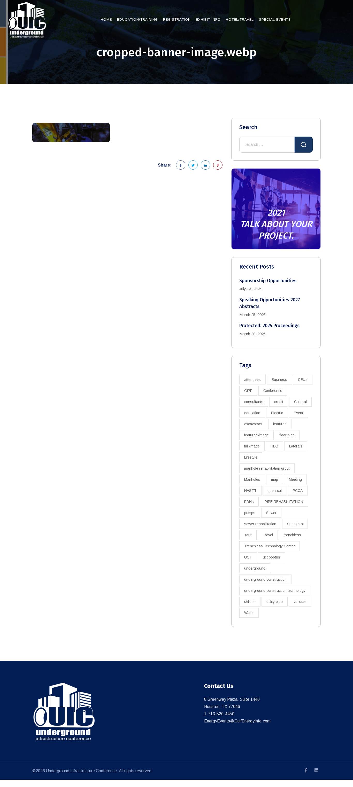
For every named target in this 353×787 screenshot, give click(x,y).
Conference (272, 391)
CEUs (303, 379)
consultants (253, 402)
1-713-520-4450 (219, 714)
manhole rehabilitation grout (267, 468)
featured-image (256, 435)
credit (278, 402)
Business (279, 379)
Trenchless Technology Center (269, 546)
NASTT (250, 491)
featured (280, 424)
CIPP (248, 391)
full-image (252, 446)
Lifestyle (250, 457)
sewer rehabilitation (260, 524)
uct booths (271, 557)
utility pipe (274, 602)
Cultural (300, 402)
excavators (253, 424)
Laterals (295, 446)
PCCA (298, 491)
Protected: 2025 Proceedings (269, 325)
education (252, 413)
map (274, 479)
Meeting (295, 479)
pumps (249, 513)
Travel (268, 535)
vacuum (300, 602)
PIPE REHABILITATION (284, 502)
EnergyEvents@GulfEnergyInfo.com (237, 721)
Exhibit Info (208, 19)
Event (298, 413)
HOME (106, 19)
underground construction (265, 579)
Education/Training (137, 19)
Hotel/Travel (240, 19)
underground (254, 568)
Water (249, 613)
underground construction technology (274, 590)
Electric (277, 413)
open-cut (274, 491)
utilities (250, 602)
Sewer (271, 513)
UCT (248, 557)
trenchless (292, 535)
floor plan (287, 435)
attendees (252, 379)
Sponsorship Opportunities (267, 281)
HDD (274, 446)
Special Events (275, 19)
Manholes (252, 479)
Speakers (295, 524)
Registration (177, 19)
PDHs (249, 502)
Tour (248, 535)
